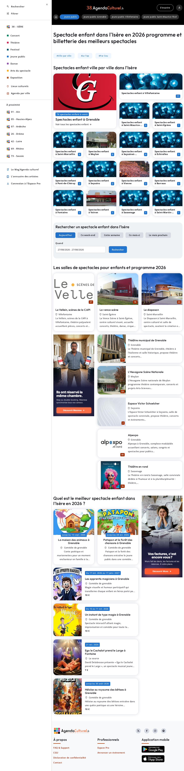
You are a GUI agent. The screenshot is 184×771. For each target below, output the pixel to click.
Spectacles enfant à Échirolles (165, 153)
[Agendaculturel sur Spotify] (163, 730)
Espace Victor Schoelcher (144, 403)
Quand (59, 243)
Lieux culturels (17, 86)
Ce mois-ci (134, 235)
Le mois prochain (158, 235)
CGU (55, 752)
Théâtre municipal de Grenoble (147, 340)
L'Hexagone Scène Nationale (145, 372)
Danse (14, 63)
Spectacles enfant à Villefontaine (141, 93)
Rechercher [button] (15, 6)
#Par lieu (103, 56)
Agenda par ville (18, 93)
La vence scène (109, 309)
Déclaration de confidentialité (69, 757)
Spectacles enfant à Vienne (132, 182)
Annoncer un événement (111, 752)
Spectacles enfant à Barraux (165, 182)
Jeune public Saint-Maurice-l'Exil (160, 17)
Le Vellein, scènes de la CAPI (72, 309)
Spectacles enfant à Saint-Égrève (165, 123)
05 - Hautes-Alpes (21, 119)
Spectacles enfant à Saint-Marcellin (65, 153)
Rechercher (118, 249)
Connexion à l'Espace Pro (23, 183)
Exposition (16, 77)
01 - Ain (15, 111)
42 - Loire (16, 141)
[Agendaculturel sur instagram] (155, 730)
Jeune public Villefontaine (125, 17)
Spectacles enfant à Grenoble (77, 119)
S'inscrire (165, 7)
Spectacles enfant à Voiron (99, 211)
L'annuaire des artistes (22, 176)
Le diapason (151, 309)
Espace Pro (103, 747)
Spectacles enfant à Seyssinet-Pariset (132, 154)
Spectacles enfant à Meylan (99, 153)
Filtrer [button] (12, 13)
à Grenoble (73, 541)
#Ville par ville (64, 56)
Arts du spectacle (20, 70)
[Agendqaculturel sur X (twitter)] (138, 730)
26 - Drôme (17, 133)
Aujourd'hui (65, 235)
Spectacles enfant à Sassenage (132, 211)
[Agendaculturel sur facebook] (146, 730)
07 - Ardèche (18, 126)
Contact (57, 762)
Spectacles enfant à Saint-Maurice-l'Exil (132, 125)
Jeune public (17, 56)
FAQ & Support (61, 747)
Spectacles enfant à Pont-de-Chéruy (65, 182)
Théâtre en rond (138, 466)
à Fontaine (105, 652)
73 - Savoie (17, 156)
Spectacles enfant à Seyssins (99, 182)
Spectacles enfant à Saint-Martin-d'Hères (165, 212)
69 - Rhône (17, 148)
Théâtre (15, 42)
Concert (15, 35)
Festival (15, 49)
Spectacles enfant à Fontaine (65, 211)
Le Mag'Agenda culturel (22, 169)
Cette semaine (112, 235)
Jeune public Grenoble (95, 17)
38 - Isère (17, 26)
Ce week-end (88, 235)
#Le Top (85, 56)
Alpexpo (133, 435)
